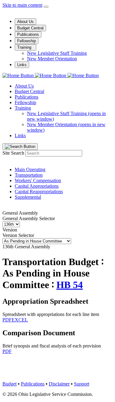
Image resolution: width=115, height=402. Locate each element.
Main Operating (30, 169)
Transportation (29, 175)
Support (81, 383)
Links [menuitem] (20, 135)
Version (9, 229)
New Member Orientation (52, 58)
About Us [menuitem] (24, 85)
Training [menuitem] (23, 108)
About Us (25, 21)
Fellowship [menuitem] (25, 102)
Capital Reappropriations (39, 191)
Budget (9, 383)
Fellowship (26, 41)
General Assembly (20, 213)
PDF (7, 319)
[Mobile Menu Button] (46, 7)
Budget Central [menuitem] (29, 91)
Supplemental (28, 197)
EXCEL (20, 319)
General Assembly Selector (28, 218)
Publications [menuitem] (26, 97)
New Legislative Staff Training (57, 53)
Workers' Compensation (38, 180)
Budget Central (30, 28)
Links (22, 64)
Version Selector (18, 235)
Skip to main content (22, 5)
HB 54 (69, 284)
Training (25, 47)
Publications (28, 34)
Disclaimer (59, 383)
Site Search (13, 153)
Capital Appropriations (37, 186)
